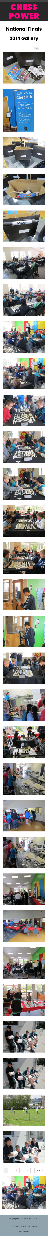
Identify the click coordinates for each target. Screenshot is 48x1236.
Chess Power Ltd (24, 1219)
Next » (40, 1170)
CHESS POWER (24, 11)
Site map (36, 1219)
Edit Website (24, 1232)
